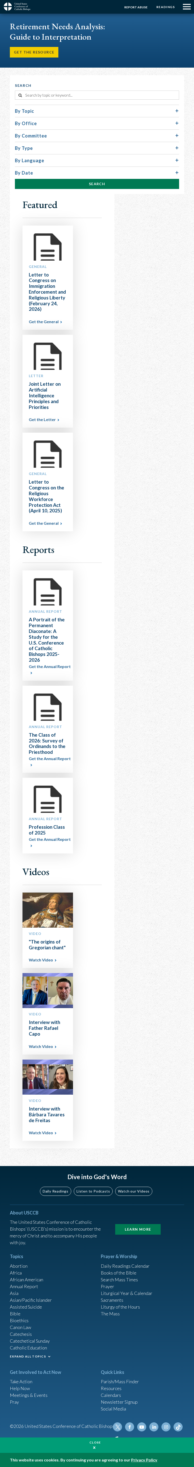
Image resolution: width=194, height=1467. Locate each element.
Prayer (107, 1286)
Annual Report (24, 1286)
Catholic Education (28, 1347)
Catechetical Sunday (30, 1341)
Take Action (21, 1381)
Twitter (117, 1426)
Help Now (20, 1388)
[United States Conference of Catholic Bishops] (19, 7)
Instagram (166, 1426)
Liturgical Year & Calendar (126, 1293)
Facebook (129, 1426)
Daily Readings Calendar (125, 1266)
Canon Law (20, 1327)
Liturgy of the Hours (120, 1307)
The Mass (110, 1313)
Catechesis (21, 1334)
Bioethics (19, 1320)
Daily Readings (55, 1191)
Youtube (141, 1426)
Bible (15, 1313)
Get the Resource (34, 52)
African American (26, 1279)
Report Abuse (136, 7)
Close (95, 1442)
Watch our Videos (134, 1191)
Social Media (113, 1408)
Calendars (111, 1395)
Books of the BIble (118, 1273)
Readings (165, 7)
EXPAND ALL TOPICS (28, 1356)
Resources (111, 1388)
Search (97, 184)
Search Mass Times (119, 1279)
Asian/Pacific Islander (31, 1300)
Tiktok (178, 1426)
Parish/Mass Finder (120, 1381)
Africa (16, 1273)
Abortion (19, 1266)
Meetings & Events (28, 1395)
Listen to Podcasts (93, 1191)
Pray (14, 1402)
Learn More (138, 1229)
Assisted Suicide (26, 1307)
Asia (14, 1293)
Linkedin (153, 1426)
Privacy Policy (144, 1459)
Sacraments (112, 1300)
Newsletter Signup (119, 1402)
